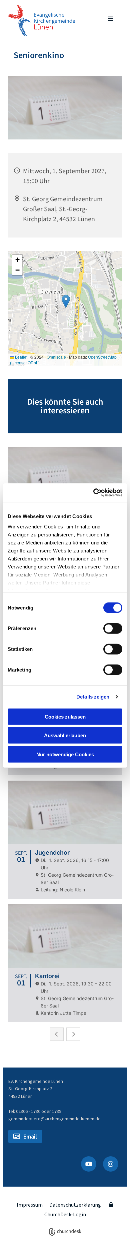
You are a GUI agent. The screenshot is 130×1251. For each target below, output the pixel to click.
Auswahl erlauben (65, 735)
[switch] (112, 628)
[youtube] (88, 1164)
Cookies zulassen (65, 716)
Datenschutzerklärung (75, 1204)
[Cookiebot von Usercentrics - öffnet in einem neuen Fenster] (93, 492)
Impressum (30, 1204)
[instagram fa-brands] (110, 1164)
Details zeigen (92, 697)
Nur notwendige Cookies (65, 754)
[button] (106, 19)
